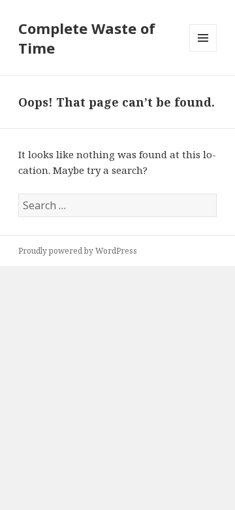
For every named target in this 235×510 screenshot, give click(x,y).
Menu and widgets (203, 51)
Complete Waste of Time (86, 38)
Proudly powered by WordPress (77, 250)
